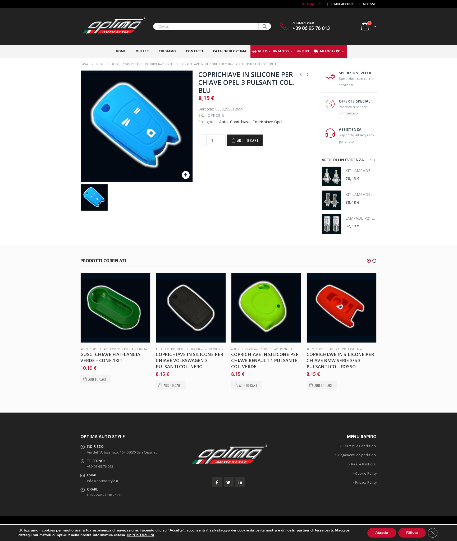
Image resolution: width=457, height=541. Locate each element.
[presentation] (371, 160)
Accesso (370, 4)
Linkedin (240, 482)
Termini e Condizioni (360, 446)
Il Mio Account (343, 4)
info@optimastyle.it (102, 481)
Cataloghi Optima (229, 51)
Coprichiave (240, 121)
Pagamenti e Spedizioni (357, 455)
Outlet (142, 51)
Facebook (217, 482)
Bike (306, 51)
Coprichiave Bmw (274, 349)
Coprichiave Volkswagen (129, 349)
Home (121, 51)
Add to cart (248, 140)
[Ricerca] (265, 26)
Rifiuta (412, 532)
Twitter (229, 482)
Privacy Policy (366, 482)
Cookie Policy (366, 473)
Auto (262, 51)
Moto (283, 51)
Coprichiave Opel (267, 121)
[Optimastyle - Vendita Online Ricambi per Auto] (113, 26)
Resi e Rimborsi (364, 464)
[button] (369, 260)
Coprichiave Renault (201, 349)
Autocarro (330, 51)
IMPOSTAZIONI (140, 535)
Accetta (381, 532)
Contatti (194, 51)
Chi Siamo (167, 51)
